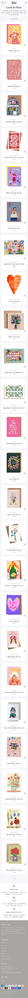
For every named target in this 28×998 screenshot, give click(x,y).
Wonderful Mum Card (14, 50)
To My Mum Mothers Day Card (14, 550)
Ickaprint (14, 48)
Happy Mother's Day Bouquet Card (14, 372)
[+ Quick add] (24, 45)
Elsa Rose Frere (14, 548)
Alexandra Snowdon (14, 155)
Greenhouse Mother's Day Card (14, 121)
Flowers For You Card (14, 336)
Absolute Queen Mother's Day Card (14, 692)
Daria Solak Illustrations (14, 226)
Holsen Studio (14, 797)
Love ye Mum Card (14, 621)
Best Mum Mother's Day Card (14, 834)
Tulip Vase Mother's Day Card (14, 870)
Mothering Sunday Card (14, 86)
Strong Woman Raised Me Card (14, 443)
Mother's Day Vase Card (14, 514)
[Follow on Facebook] (2, 977)
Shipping (3, 950)
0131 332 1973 (5, 970)
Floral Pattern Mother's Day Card (14, 157)
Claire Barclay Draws (14, 583)
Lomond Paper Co (14, 262)
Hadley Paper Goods (14, 299)
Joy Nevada (14, 84)
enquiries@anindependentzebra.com (10, 972)
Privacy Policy (5, 956)
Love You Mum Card (14, 479)
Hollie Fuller (14, 868)
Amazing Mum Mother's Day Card (14, 799)
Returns (3, 953)
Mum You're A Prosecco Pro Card (14, 585)
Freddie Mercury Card (14, 228)
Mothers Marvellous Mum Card (14, 193)
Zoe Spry (14, 441)
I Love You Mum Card (14, 301)
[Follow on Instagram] (6, 977)
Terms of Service (6, 959)
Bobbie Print (14, 725)
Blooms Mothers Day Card (14, 763)
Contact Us (4, 942)
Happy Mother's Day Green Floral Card (14, 408)
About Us (3, 945)
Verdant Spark (9, 993)
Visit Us (3, 948)
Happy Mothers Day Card (14, 656)
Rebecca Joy (14, 761)
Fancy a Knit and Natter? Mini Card (14, 728)
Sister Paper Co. (14, 119)
